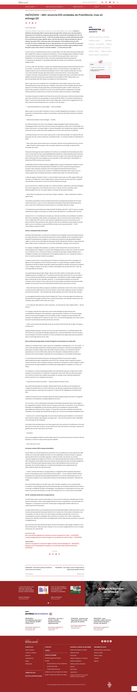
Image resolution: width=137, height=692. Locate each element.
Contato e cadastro (30, 652)
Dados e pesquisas (24, 597)
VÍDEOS (47, 650)
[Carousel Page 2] (50, 603)
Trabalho (109, 44)
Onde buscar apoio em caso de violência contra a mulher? (79, 675)
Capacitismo (73, 672)
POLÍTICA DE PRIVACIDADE (33, 676)
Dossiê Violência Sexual (53, 669)
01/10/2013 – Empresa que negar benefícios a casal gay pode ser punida (79, 620)
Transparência (29, 658)
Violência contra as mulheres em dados (56, 672)
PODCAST (48, 647)
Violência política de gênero (78, 664)
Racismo (92, 44)
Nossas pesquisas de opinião (53, 658)
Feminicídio (100, 44)
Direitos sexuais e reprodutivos (99, 55)
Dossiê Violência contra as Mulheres (57, 663)
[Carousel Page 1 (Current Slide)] (48, 603)
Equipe (27, 661)
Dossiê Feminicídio (52, 666)
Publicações (28, 664)
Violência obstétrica (75, 661)
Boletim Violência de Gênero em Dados (56, 675)
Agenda (96, 661)
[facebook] (106, 2)
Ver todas (106, 598)
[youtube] (110, 2)
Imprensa (28, 655)
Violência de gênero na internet (99, 47)
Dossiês (47, 661)
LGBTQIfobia (73, 669)
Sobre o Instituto (29, 650)
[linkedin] (114, 2)
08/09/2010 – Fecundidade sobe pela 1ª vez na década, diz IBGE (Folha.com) (33, 621)
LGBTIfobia (108, 40)
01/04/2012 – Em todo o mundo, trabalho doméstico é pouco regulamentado (55, 621)
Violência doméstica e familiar (99, 37)
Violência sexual (94, 40)
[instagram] (102, 2)
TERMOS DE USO (30, 673)
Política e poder (106, 51)
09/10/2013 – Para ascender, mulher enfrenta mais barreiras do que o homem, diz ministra (102, 621)
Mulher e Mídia (94, 51)
